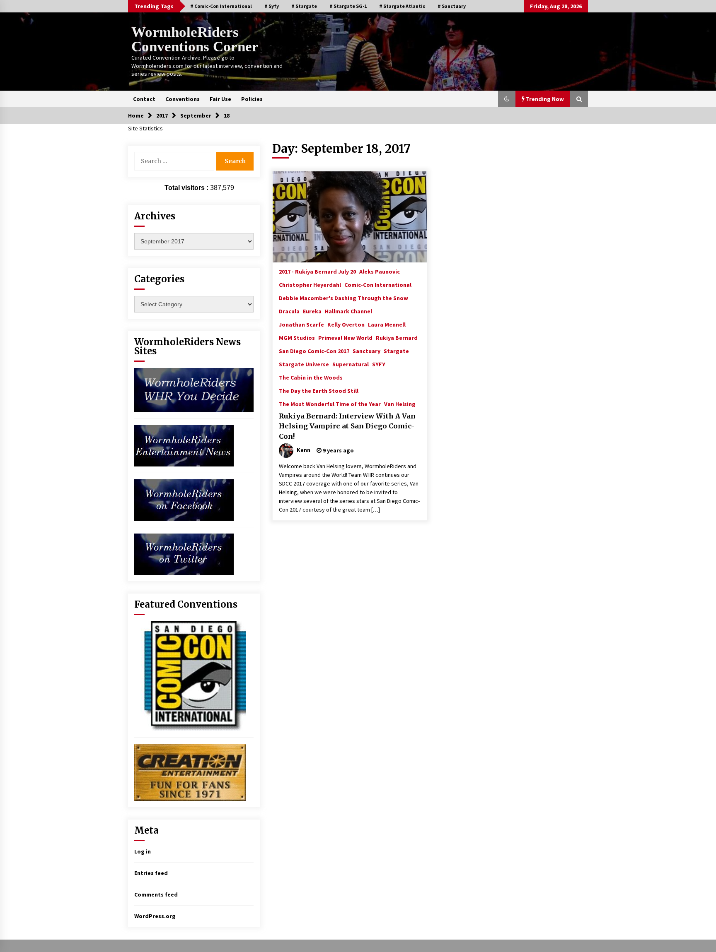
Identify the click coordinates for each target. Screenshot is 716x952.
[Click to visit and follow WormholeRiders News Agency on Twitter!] (184, 553)
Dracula (289, 311)
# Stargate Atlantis (402, 6)
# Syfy (271, 6)
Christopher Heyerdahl (310, 284)
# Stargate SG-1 (348, 6)
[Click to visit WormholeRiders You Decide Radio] (194, 389)
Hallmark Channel (348, 311)
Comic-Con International (377, 284)
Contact (144, 99)
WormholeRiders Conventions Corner (195, 39)
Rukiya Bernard (397, 337)
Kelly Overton (346, 324)
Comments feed (156, 894)
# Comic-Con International (221, 6)
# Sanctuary (452, 6)
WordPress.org (155, 916)
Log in (142, 851)
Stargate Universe (304, 364)
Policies (252, 99)
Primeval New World (345, 337)
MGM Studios (297, 337)
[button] (506, 99)
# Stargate (304, 6)
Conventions (182, 99)
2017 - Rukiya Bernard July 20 (317, 271)
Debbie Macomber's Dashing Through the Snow (343, 297)
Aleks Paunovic (379, 271)
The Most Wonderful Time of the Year (330, 403)
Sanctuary (366, 350)
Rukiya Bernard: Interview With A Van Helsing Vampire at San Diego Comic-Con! (347, 426)
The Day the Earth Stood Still (318, 390)
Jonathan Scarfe (301, 324)
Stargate (396, 350)
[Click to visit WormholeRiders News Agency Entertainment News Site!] (184, 445)
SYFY (378, 364)
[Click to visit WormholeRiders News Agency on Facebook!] (184, 499)
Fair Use (220, 99)
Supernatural (350, 364)
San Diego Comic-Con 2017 (314, 350)
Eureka (312, 311)
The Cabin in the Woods (311, 377)
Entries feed (151, 873)
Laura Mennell (387, 324)
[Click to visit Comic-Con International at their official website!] (190, 675)
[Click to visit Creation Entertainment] (190, 771)
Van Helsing (400, 403)
